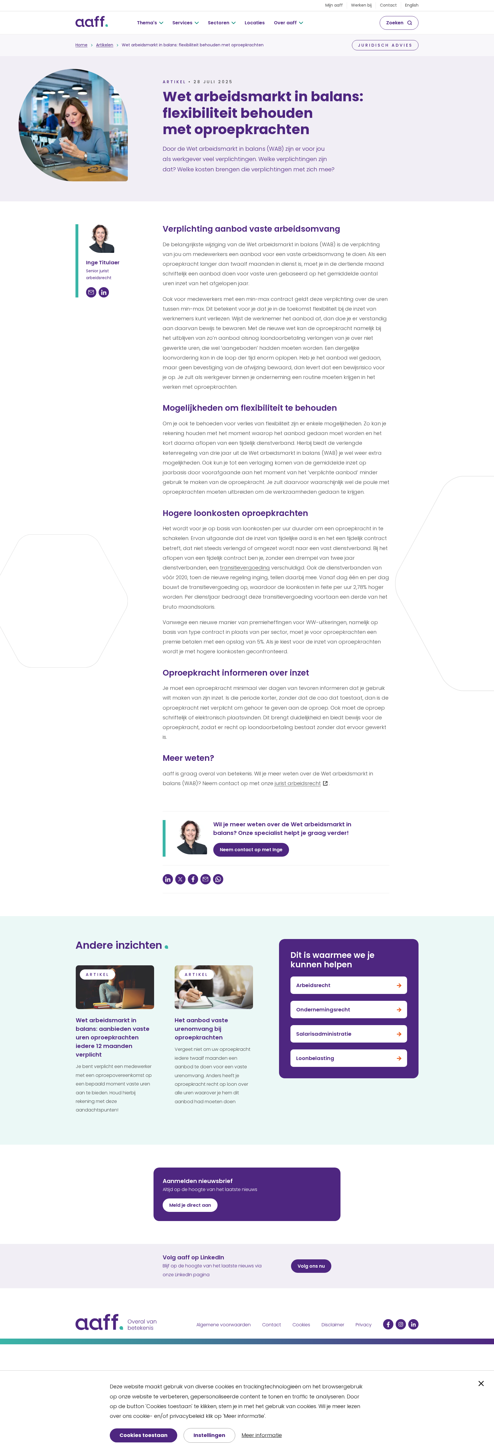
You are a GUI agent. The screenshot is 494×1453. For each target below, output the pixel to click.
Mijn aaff (334, 5)
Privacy (364, 1324)
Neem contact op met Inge (251, 849)
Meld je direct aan (190, 1205)
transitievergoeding (245, 567)
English (412, 5)
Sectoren (218, 22)
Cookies (301, 1324)
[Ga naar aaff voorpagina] (91, 22)
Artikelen (104, 45)
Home (81, 45)
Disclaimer (333, 1324)
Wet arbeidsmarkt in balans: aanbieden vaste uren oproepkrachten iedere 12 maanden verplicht (113, 1037)
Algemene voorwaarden (223, 1324)
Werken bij (361, 5)
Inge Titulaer (102, 262)
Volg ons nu (311, 1266)
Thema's (147, 22)
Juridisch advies (385, 45)
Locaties (255, 22)
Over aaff (285, 22)
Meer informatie (262, 1435)
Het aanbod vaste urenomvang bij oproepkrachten (201, 1028)
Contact (388, 5)
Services (182, 22)
